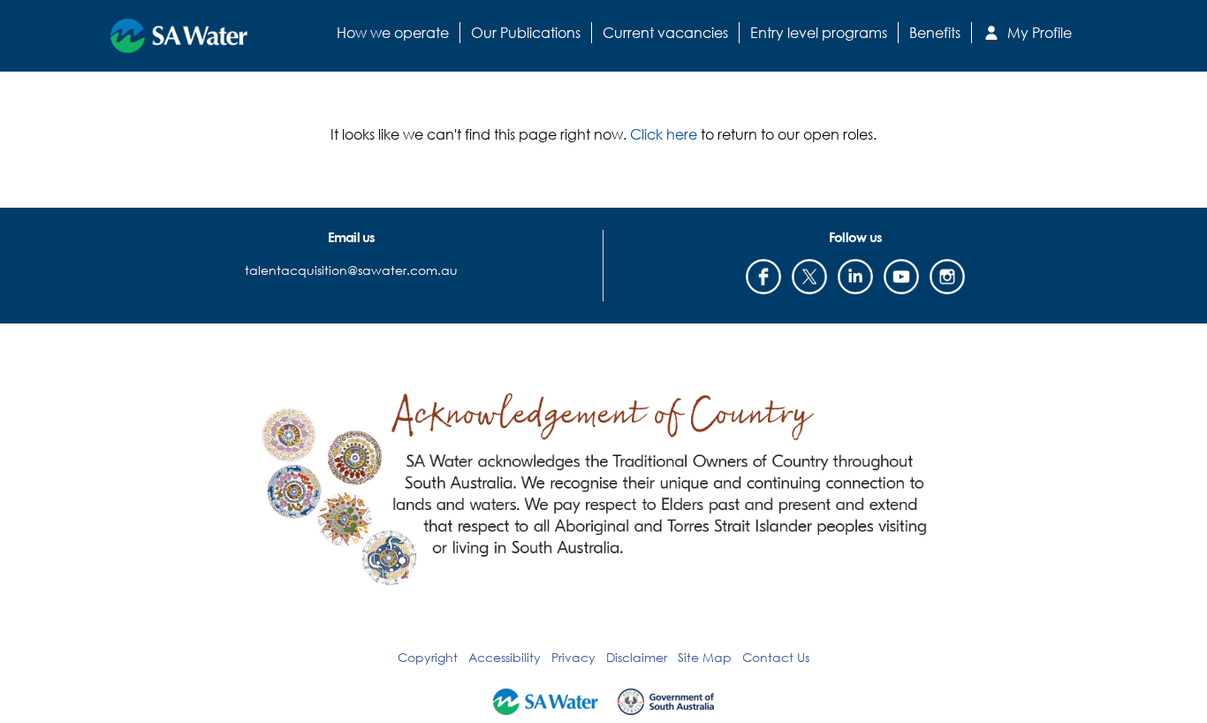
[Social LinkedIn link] (855, 276)
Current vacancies (665, 32)
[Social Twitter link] (809, 276)
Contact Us (775, 657)
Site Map (705, 657)
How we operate (393, 32)
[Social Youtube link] (901, 276)
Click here (663, 134)
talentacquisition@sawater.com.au (351, 270)
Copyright (428, 657)
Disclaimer (636, 657)
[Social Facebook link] (763, 276)
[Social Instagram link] (947, 276)
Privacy (573, 657)
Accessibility (504, 657)
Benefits (934, 32)
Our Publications (526, 32)
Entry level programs (818, 32)
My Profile (1038, 32)
